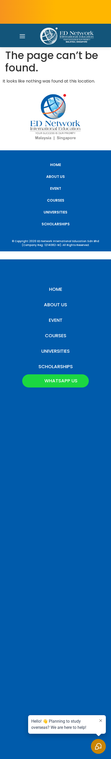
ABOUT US (55, 176)
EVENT (55, 188)
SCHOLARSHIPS (56, 224)
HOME (55, 164)
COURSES (55, 200)
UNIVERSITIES (55, 212)
